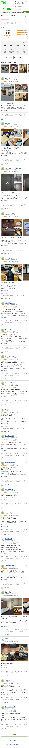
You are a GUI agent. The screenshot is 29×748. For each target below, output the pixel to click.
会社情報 (9, 744)
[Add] (26, 16)
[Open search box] (3, 57)
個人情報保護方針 (17, 744)
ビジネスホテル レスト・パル (8, 15)
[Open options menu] (27, 78)
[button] (5, 68)
